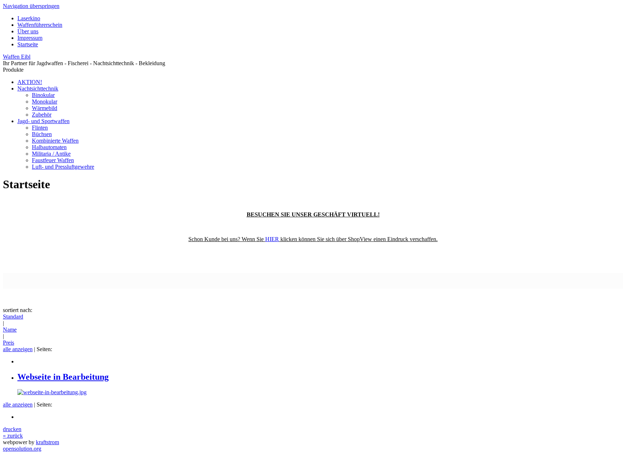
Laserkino (28, 18)
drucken (12, 429)
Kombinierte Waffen (55, 141)
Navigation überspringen (31, 6)
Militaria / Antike (51, 154)
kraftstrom (47, 442)
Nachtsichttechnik (37, 88)
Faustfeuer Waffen (53, 160)
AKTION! (29, 82)
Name (10, 329)
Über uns (27, 31)
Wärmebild (44, 108)
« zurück (13, 436)
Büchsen (42, 134)
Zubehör (41, 114)
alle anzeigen (18, 349)
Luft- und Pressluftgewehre (63, 167)
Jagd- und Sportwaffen (43, 121)
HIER (272, 239)
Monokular (44, 101)
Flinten (40, 128)
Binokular (43, 95)
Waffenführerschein (39, 25)
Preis (8, 343)
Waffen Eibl (16, 57)
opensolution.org (22, 449)
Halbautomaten (49, 147)
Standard (13, 316)
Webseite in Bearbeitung (63, 377)
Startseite (27, 44)
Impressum (29, 38)
